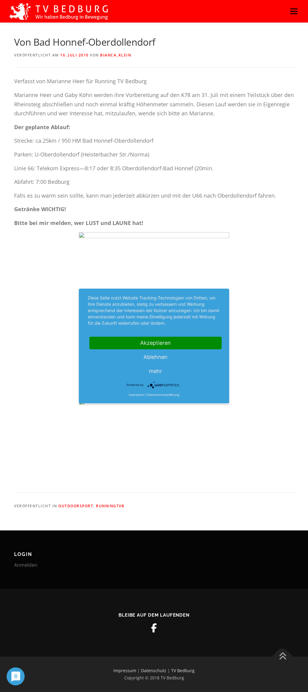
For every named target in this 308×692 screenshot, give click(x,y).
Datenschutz (153, 670)
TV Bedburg (183, 670)
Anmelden (25, 565)
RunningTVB (110, 505)
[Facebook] (154, 628)
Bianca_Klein (115, 55)
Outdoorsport (75, 505)
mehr (155, 371)
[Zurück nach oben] (282, 656)
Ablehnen (155, 357)
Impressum (124, 670)
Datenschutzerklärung (163, 394)
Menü (293, 11)
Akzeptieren (155, 343)
